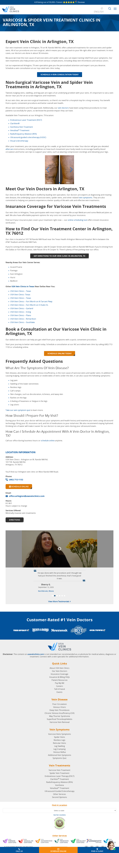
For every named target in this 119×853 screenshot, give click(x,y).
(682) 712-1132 (16, 479)
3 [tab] (57, 595)
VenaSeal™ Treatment (59, 788)
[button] (47, 169)
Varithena (59, 785)
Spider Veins (59, 737)
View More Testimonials (59, 602)
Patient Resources (60, 680)
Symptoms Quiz (59, 758)
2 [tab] (54, 595)
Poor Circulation (59, 704)
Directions (14, 520)
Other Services (59, 794)
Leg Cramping (59, 749)
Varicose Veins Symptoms (59, 734)
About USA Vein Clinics (59, 668)
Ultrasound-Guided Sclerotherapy (59, 791)
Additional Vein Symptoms (59, 755)
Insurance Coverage (59, 674)
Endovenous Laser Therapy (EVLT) (59, 776)
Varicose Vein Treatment (59, 770)
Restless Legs (59, 740)
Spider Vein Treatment (59, 773)
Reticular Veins (59, 743)
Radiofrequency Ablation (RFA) (59, 782)
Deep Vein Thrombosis (59, 710)
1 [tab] (52, 595)
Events (59, 692)
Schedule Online (20, 486)
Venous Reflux (59, 752)
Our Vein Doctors (59, 671)
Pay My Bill (59, 683)
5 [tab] (62, 595)
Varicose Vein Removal (59, 722)
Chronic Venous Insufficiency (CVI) (59, 713)
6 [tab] (64, 595)
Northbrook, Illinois (46, 591)
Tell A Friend (59, 689)
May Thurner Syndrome (59, 716)
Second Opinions (59, 797)
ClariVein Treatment (59, 779)
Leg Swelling (59, 746)
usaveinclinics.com (35, 654)
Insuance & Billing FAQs (59, 677)
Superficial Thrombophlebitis (59, 719)
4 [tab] (59, 595)
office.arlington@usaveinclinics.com (27, 496)
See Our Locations (59, 815)
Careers (59, 686)
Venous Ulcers (59, 707)
